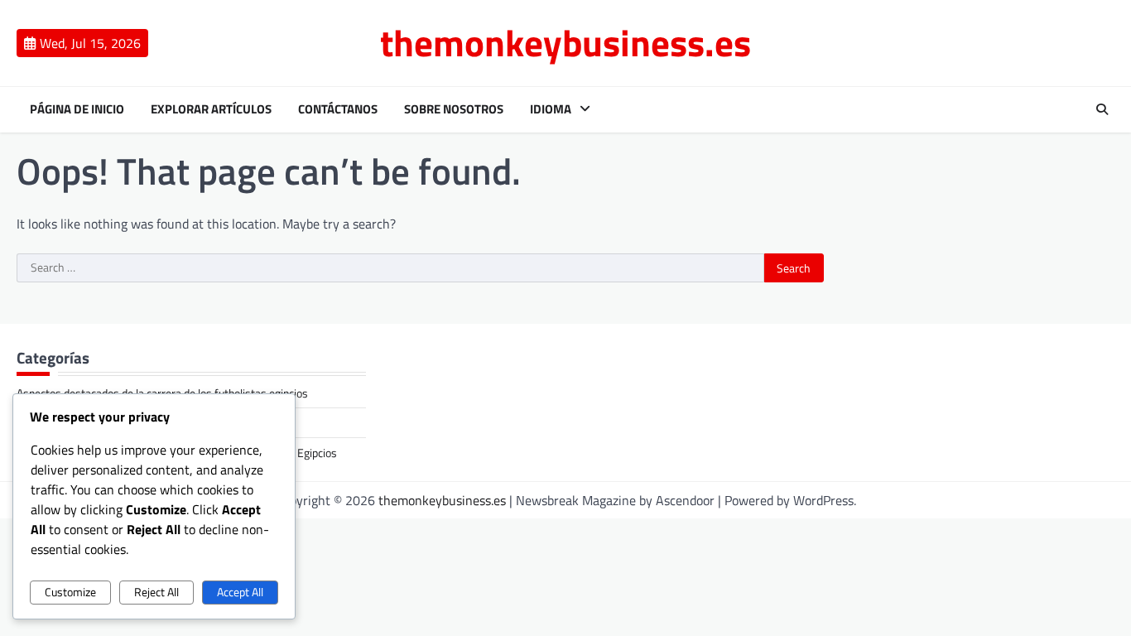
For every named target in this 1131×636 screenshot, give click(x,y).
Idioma (550, 109)
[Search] (1102, 109)
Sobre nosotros (453, 109)
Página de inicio (77, 109)
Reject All (156, 592)
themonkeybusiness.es (565, 42)
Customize (70, 592)
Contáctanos (338, 109)
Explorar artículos (211, 109)
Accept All (240, 592)
